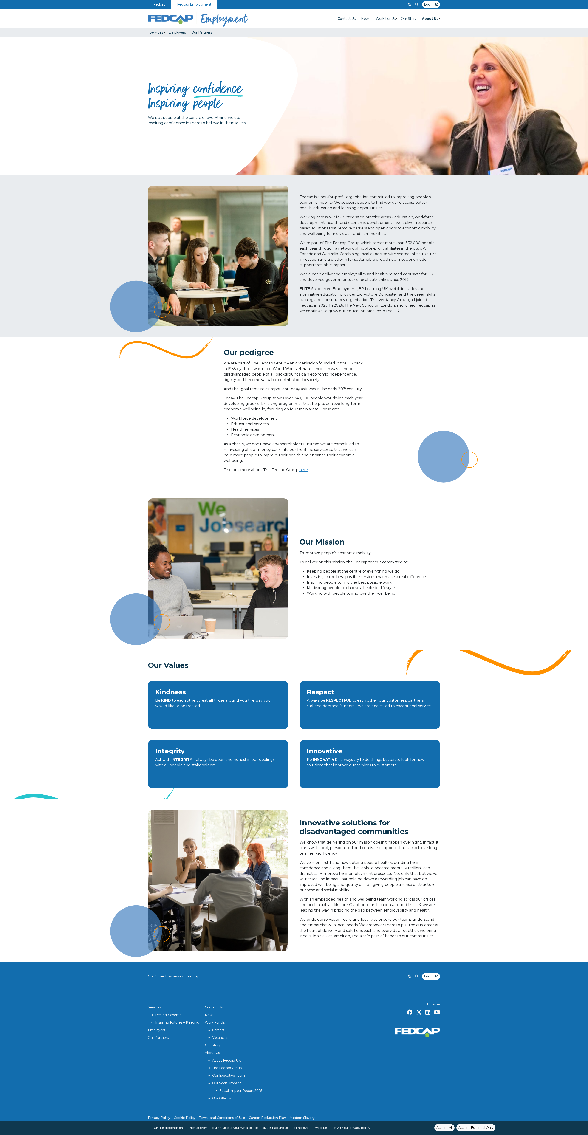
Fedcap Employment (194, 4)
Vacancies (220, 1038)
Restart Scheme (168, 1015)
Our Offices (221, 1098)
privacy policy (360, 1127)
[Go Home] (198, 18)
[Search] (416, 4)
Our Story (408, 19)
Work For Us (386, 19)
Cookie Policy (184, 1118)
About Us (430, 19)
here (303, 470)
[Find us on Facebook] (410, 1012)
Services (156, 32)
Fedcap (160, 4)
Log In (429, 4)
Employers (177, 32)
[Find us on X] (419, 1012)
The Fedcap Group (227, 1068)
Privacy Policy (159, 1118)
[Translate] (409, 4)
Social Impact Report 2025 (241, 1091)
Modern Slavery (302, 1118)
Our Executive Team (228, 1075)
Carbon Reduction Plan (267, 1118)
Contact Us (347, 19)
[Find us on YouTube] (437, 1012)
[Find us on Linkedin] (427, 1012)
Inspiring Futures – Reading (177, 1022)
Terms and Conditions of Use (222, 1118)
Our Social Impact (226, 1083)
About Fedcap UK (226, 1060)
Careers (218, 1030)
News (365, 19)
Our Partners (201, 32)
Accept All (444, 1128)
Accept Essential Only (475, 1128)
